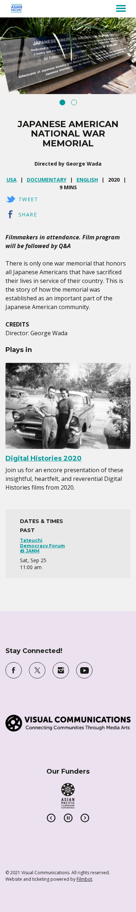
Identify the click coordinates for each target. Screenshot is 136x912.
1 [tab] (62, 102)
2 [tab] (74, 102)
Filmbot (84, 879)
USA (12, 179)
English (87, 179)
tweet (28, 199)
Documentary (46, 179)
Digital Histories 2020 (43, 458)
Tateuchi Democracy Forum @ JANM (42, 546)
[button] (121, 8)
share (27, 214)
